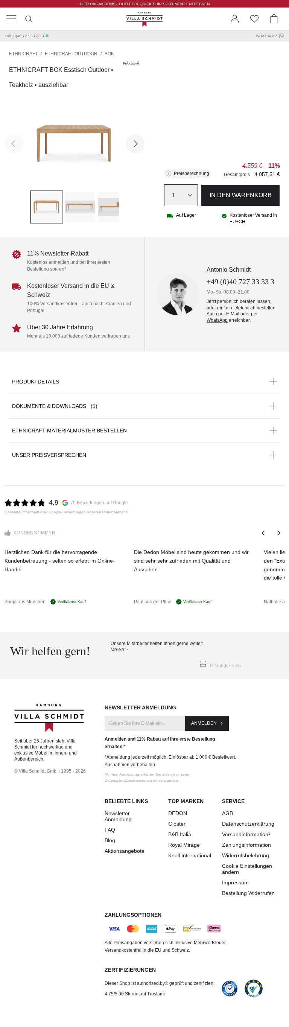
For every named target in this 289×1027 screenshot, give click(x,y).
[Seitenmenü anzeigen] (11, 19)
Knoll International (189, 855)
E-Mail (232, 313)
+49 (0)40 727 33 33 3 (24, 36)
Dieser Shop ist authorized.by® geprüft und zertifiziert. (159, 983)
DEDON (177, 813)
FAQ (110, 830)
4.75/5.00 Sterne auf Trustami (135, 994)
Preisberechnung (191, 173)
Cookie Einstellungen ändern (247, 869)
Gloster (177, 824)
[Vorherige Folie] (263, 533)
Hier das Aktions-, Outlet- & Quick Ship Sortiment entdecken (145, 4)
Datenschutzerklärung (248, 824)
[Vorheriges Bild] (14, 143)
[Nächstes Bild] (135, 143)
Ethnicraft (23, 53)
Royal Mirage (184, 845)
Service (233, 801)
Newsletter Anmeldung (118, 816)
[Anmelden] (235, 19)
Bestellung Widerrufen (248, 893)
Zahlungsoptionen (133, 915)
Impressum (235, 882)
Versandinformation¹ (246, 834)
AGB (227, 813)
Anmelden (204, 723)
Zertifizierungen (130, 970)
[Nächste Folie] (278, 533)
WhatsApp (266, 36)
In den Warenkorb (241, 195)
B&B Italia (179, 834)
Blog (110, 840)
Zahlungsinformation (246, 845)
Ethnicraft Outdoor (71, 53)
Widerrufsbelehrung (245, 855)
